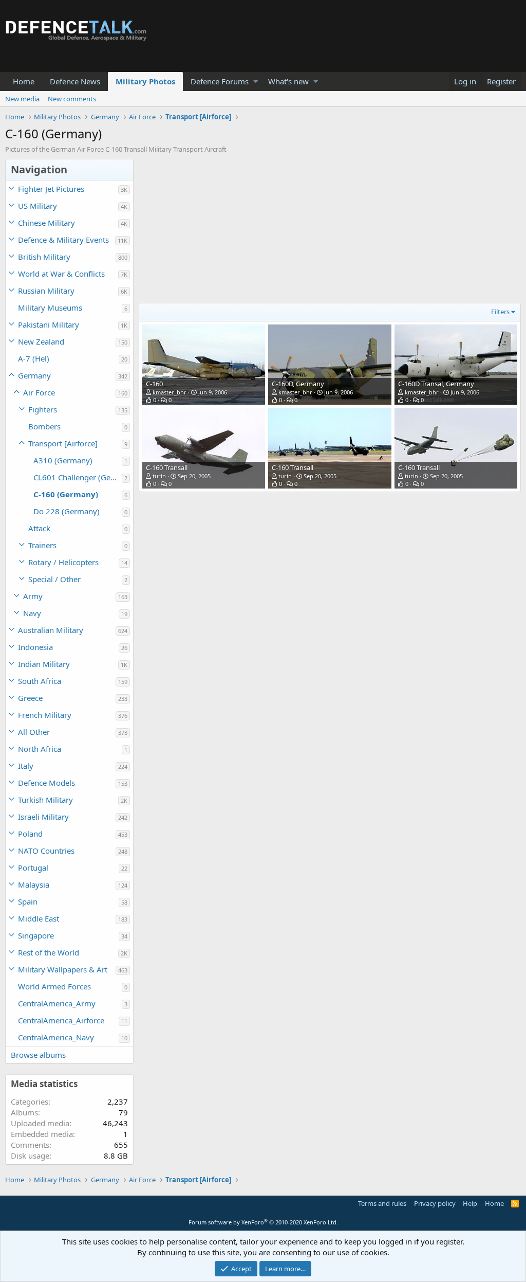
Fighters (42, 409)
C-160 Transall (166, 467)
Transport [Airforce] (63, 443)
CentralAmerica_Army (57, 1003)
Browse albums (38, 1055)
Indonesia (35, 647)
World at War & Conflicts (61, 273)
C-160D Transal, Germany (436, 383)
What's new (288, 81)
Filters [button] (500, 311)
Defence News (75, 81)
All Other (34, 732)
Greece (30, 698)
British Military (44, 256)
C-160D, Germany (298, 383)
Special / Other (54, 579)
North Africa (39, 749)
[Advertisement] (327, 231)
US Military (37, 206)
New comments (72, 98)
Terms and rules (382, 1203)
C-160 (154, 383)
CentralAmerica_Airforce (61, 1020)
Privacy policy (435, 1203)
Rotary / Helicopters (63, 562)
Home (23, 81)
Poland (30, 833)
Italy (25, 766)
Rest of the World (48, 952)
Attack (39, 528)
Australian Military (50, 630)
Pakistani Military (48, 324)
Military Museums (50, 307)
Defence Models (46, 783)
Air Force (39, 392)
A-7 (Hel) (33, 358)
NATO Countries (46, 850)
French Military (44, 715)
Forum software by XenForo (263, 1222)
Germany (34, 375)
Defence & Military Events (63, 239)
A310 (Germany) (62, 460)
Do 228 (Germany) (66, 511)
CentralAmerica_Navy (56, 1037)
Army (33, 596)
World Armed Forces (54, 986)
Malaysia (33, 884)
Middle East (38, 918)
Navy (32, 613)
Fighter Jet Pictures (51, 189)
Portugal (33, 867)
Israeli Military (43, 816)
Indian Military (44, 664)
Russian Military (46, 290)
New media (22, 98)
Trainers (42, 545)
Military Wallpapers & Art (62, 969)
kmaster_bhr (169, 392)
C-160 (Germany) (65, 494)
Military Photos (145, 81)
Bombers (44, 426)
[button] (255, 81)
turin (159, 476)
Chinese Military (46, 223)
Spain (27, 901)
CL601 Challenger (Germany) (77, 477)
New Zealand (41, 341)
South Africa (39, 681)
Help (470, 1203)
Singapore (36, 935)
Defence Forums (220, 81)
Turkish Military (45, 800)
